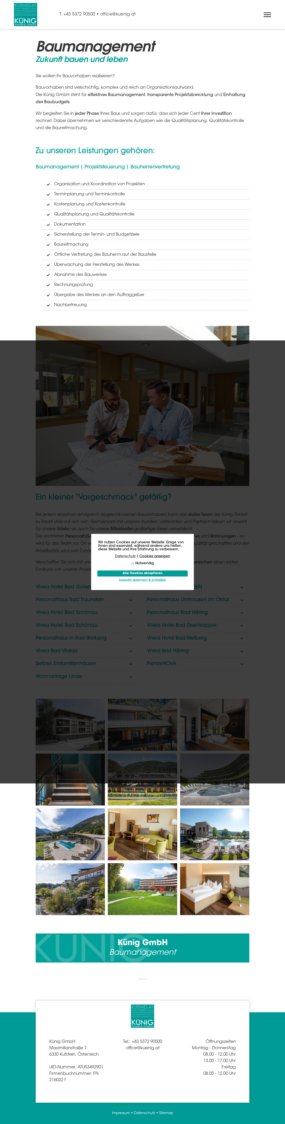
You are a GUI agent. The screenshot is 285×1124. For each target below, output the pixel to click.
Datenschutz (144, 1113)
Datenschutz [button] (125, 556)
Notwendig (144, 563)
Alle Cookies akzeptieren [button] (142, 573)
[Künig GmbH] (25, 14)
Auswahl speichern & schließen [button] (142, 580)
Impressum (121, 1113)
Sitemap (166, 1113)
